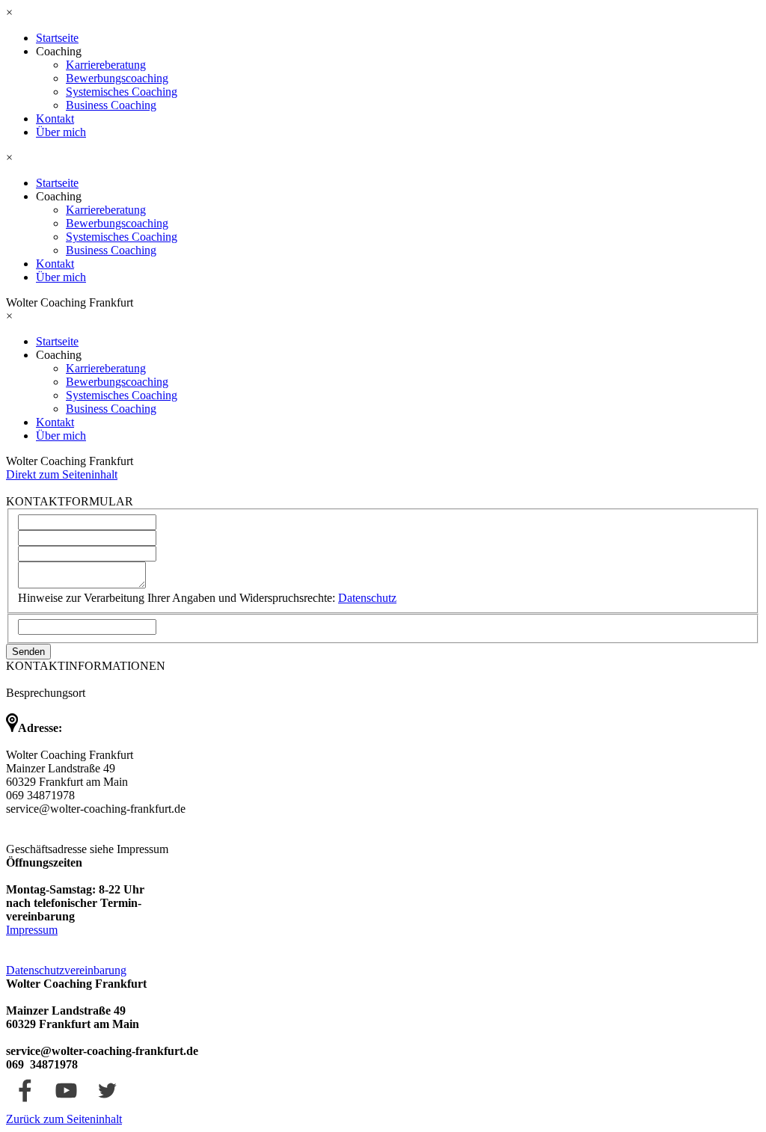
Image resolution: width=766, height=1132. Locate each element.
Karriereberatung (106, 64)
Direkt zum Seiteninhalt (61, 474)
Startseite (57, 37)
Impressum (32, 929)
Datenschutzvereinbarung (66, 970)
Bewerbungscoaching (117, 78)
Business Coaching (111, 105)
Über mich (61, 132)
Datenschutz (367, 597)
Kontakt (55, 118)
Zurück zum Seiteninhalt (64, 1119)
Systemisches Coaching (121, 91)
